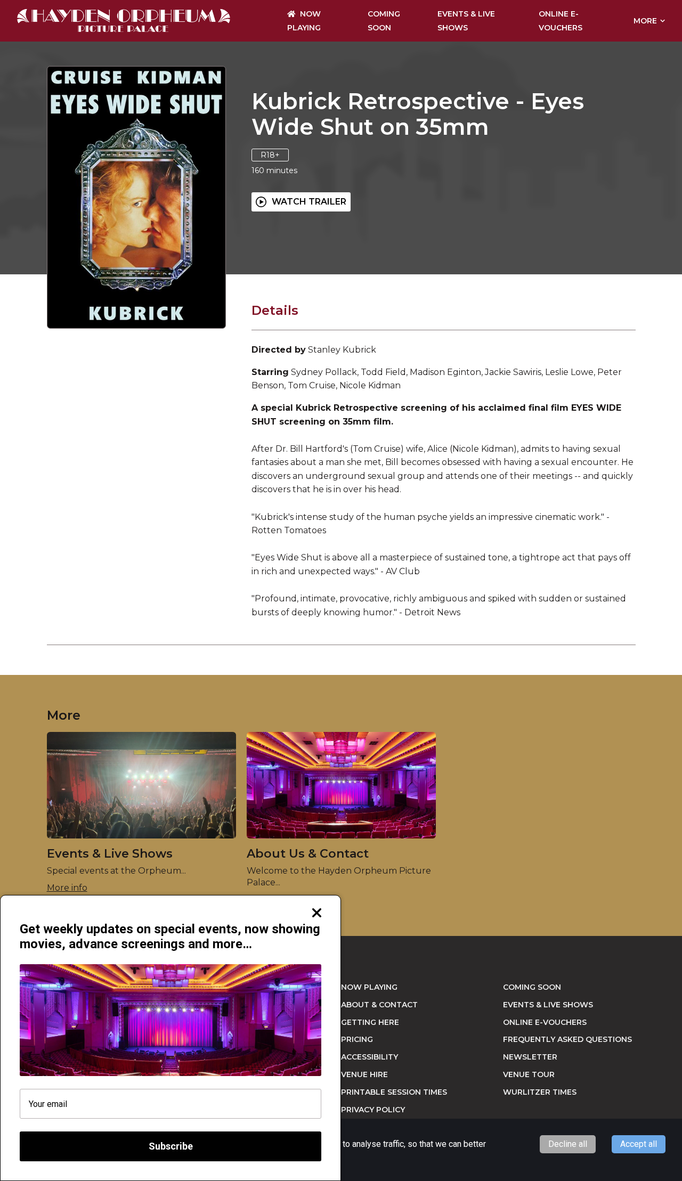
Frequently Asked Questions (567, 1039)
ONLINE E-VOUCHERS (545, 1022)
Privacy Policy (373, 1109)
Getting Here (370, 1022)
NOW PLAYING (369, 987)
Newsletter (530, 1057)
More (645, 21)
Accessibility (369, 1057)
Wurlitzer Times (540, 1092)
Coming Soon (532, 987)
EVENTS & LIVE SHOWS (548, 1004)
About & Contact (379, 1004)
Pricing (357, 1039)
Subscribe (171, 1146)
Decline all (567, 1144)
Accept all (638, 1144)
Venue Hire (364, 1074)
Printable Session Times (394, 1092)
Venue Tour (529, 1074)
